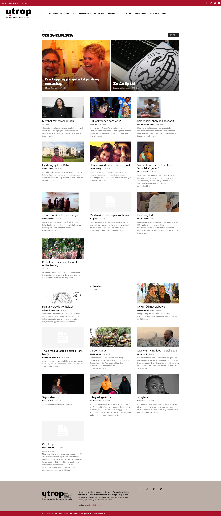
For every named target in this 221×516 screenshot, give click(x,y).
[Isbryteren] (158, 384)
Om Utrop (48, 444)
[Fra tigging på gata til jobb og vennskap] (76, 69)
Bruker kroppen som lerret (105, 120)
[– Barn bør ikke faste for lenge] (63, 202)
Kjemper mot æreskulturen (58, 120)
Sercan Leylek (142, 354)
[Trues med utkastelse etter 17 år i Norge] (63, 337)
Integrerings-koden (101, 397)
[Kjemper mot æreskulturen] (63, 107)
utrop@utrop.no (94, 505)
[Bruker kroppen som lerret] (110, 107)
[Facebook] (139, 489)
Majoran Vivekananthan (50, 310)
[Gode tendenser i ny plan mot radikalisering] (63, 248)
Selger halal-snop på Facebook (155, 120)
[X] (153, 489)
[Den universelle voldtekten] (63, 293)
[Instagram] (146, 489)
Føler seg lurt (145, 215)
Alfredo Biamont (48, 448)
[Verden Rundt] (110, 337)
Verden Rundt (98, 350)
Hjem (44, 31)
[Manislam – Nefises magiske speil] (158, 337)
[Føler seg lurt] (158, 202)
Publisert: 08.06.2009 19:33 (51, 357)
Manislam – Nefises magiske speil (157, 350)
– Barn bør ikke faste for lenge (60, 215)
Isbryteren (143, 397)
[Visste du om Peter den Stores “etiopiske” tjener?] (158, 152)
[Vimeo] (160, 489)
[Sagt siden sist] (63, 384)
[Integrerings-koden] (110, 384)
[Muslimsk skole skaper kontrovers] (110, 202)
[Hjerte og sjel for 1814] (63, 152)
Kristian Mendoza (51, 88)
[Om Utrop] (63, 431)
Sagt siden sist (51, 397)
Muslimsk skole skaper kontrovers (110, 215)
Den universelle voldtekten (58, 306)
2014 (50, 31)
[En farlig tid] (145, 69)
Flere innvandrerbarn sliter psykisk (110, 165)
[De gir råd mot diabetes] (158, 293)
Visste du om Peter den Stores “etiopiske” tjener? (155, 167)
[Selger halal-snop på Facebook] (158, 107)
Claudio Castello (47, 168)
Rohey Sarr (93, 124)
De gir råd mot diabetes (151, 306)
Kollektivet (96, 286)
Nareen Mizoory (95, 168)
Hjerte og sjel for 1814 (55, 165)
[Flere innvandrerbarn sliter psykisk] (110, 152)
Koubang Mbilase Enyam (121, 88)
